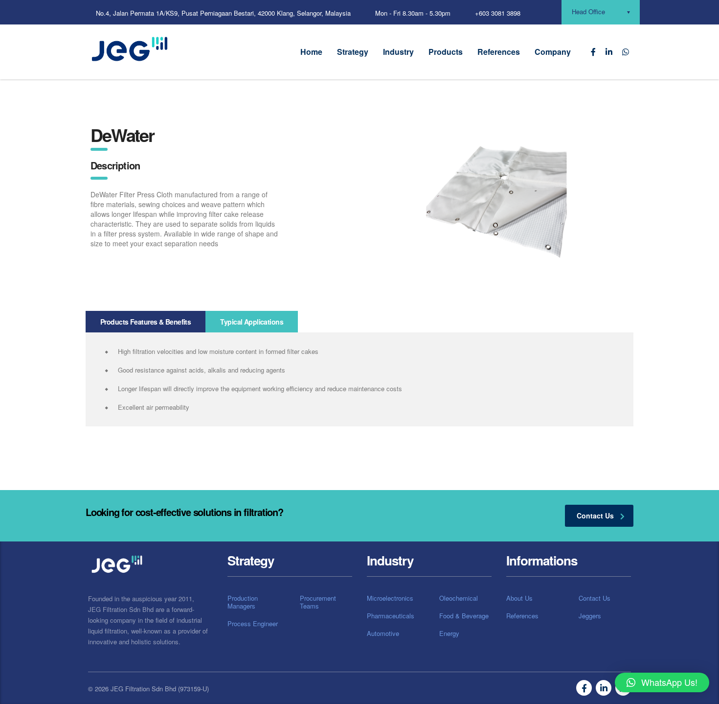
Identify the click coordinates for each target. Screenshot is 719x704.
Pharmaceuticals (390, 616)
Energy (449, 633)
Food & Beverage (464, 616)
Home (311, 51)
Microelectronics (390, 598)
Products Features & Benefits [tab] (145, 322)
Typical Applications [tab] (251, 322)
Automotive (383, 633)
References (498, 51)
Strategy (352, 51)
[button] (662, 682)
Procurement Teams (318, 602)
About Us (519, 598)
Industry (398, 51)
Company (553, 51)
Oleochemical (458, 598)
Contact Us (594, 598)
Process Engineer (252, 624)
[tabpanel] (359, 379)
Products (445, 51)
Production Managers (242, 602)
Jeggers (590, 616)
